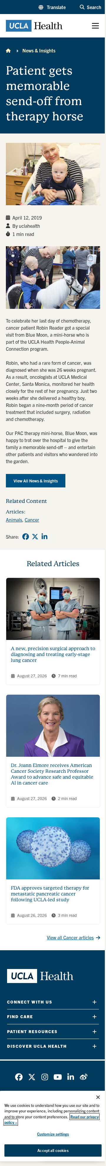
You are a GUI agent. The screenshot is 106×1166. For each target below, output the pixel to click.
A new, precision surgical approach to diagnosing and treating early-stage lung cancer (53, 654)
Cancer (32, 520)
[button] (52, 7)
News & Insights (38, 50)
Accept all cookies (52, 1150)
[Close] (98, 1097)
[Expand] (94, 1001)
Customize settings (53, 1133)
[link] (25, 537)
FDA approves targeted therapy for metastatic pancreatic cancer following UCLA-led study (50, 894)
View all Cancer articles (70, 937)
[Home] (8, 50)
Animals (14, 520)
